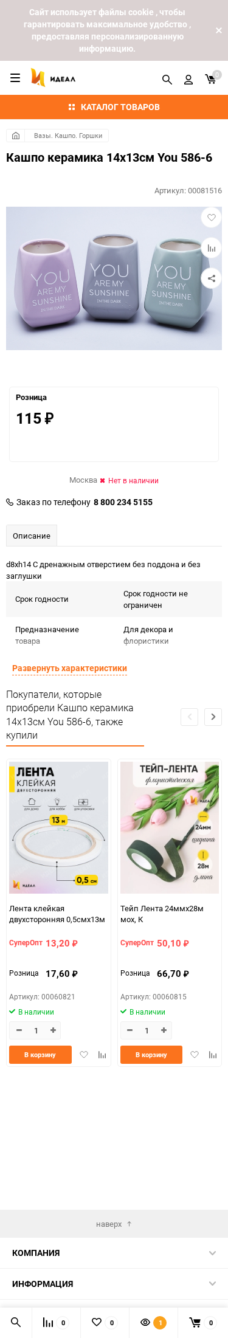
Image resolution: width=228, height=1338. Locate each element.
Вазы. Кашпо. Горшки (68, 135)
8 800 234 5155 (123, 502)
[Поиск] (167, 78)
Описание (31, 535)
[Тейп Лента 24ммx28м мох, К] (169, 829)
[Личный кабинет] (188, 78)
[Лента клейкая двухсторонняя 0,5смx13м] (58, 829)
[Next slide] (213, 717)
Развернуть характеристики (69, 668)
